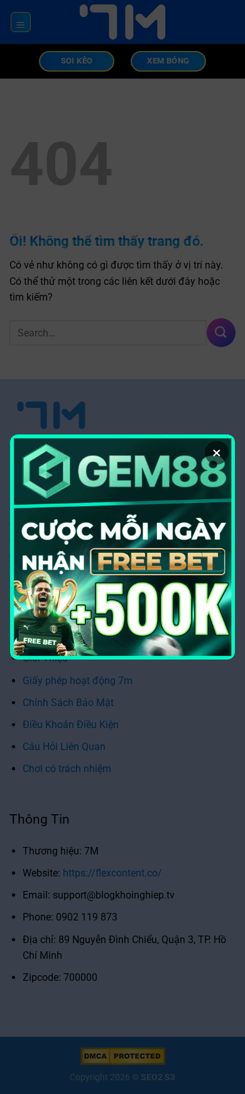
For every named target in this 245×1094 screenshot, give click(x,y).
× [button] (216, 452)
